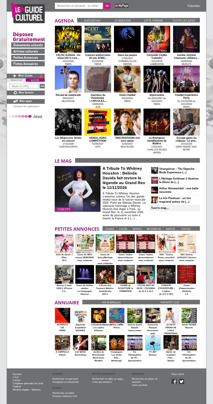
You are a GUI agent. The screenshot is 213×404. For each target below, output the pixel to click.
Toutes (186, 229)
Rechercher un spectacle (65, 379)
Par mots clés (170, 302)
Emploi (170, 229)
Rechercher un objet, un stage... (108, 379)
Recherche (154, 229)
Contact (17, 380)
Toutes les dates (184, 20)
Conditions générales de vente (28, 383)
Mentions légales (21, 389)
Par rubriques (111, 302)
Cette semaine (153, 20)
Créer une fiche (139, 385)
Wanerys (36, 389)
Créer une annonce (102, 382)
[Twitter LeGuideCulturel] (182, 383)
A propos (17, 374)
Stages (109, 229)
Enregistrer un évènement (65, 382)
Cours (123, 229)
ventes (137, 229)
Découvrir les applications (27, 106)
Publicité (17, 386)
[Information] (42, 76)
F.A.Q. (16, 377)
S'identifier (193, 5)
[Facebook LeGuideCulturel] (175, 383)
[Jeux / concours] (26, 116)
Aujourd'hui (92, 20)
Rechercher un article (63, 393)
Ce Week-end (123, 20)
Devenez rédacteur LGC (64, 396)
